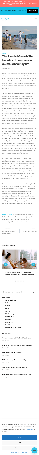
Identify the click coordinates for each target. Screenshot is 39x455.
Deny (19, 442)
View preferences (19, 448)
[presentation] (19, 259)
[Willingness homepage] (17, 19)
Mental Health (9, 317)
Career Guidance (10, 300)
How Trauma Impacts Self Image (12, 353)
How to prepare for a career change (8, 231)
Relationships (9, 322)
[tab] (15, 281)
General (7, 311)
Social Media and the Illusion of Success (14, 367)
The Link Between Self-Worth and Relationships (16, 338)
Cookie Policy (30, 429)
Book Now (32, 10)
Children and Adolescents (13, 303)
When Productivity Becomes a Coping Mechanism (17, 345)
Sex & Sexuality (10, 325)
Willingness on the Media (13, 328)
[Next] (33, 264)
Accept (19, 437)
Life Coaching (9, 314)
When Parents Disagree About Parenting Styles (16, 374)
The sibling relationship (29, 230)
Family (4, 53)
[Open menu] (36, 18)
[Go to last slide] (6, 264)
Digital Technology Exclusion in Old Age (14, 360)
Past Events (8, 319)
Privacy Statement (22, 452)
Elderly (7, 305)
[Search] (34, 292)
